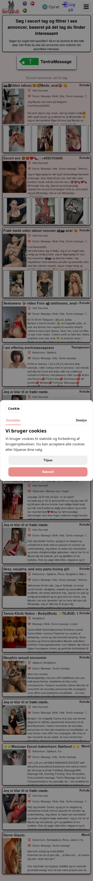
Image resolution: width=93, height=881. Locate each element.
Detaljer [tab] (81, 420)
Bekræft (48, 472)
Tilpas (47, 460)
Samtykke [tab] (13, 420)
